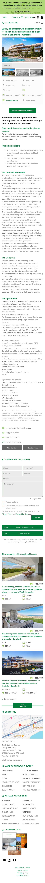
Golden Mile (7, 812)
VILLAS (4, 774)
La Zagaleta (28, 804)
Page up (22, 706)
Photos (7, 65)
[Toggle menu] (35, 23)
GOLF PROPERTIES (29, 774)
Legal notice (23, 870)
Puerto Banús (8, 804)
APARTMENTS (7, 770)
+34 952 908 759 (11, 22)
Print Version (12, 448)
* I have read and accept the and (22, 507)
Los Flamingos (29, 808)
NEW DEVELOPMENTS (11, 782)
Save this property (13, 442)
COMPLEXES (7, 786)
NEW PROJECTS (28, 786)
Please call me (12, 502)
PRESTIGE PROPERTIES (31, 790)
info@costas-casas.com (12, 760)
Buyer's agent (8, 790)
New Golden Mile (30, 816)
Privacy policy (22, 873)
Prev (3, 49)
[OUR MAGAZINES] (22, 844)
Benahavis (27, 800)
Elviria (5, 820)
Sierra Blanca (8, 816)
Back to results (10, 699)
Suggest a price (12, 432)
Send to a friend (12, 437)
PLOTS (4, 778)
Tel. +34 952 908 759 (10, 756)
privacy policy (11, 508)
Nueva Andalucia (10, 808)
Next (42, 49)
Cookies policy (22, 875)
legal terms (31, 506)
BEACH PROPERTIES (30, 770)
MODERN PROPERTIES (31, 782)
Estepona (26, 812)
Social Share (33, 448)
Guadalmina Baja (30, 823)
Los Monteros (29, 820)
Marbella (6, 800)
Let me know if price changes (18, 428)
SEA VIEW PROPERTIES (31, 778)
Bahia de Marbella (10, 823)
